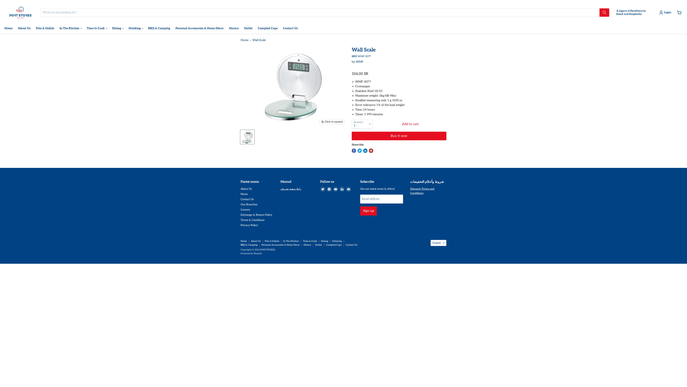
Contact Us (290, 28)
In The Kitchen (70, 28)
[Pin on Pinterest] (371, 151)
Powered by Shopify (251, 253)
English (437, 242)
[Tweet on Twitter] (359, 151)
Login (667, 12)
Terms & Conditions (252, 220)
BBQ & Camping (159, 28)
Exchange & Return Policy (256, 214)
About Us (24, 28)
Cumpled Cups (268, 28)
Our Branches (249, 204)
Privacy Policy (249, 225)
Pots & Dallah (45, 28)
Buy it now (399, 136)
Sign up (368, 211)
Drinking (135, 28)
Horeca (234, 28)
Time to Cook (96, 28)
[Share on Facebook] (354, 151)
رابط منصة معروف (291, 188)
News (244, 194)
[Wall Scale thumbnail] (247, 137)
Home (8, 28)
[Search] (604, 12)
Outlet (248, 28)
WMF (360, 62)
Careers (245, 209)
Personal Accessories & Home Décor (200, 28)
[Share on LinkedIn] (365, 151)
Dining (117, 28)
